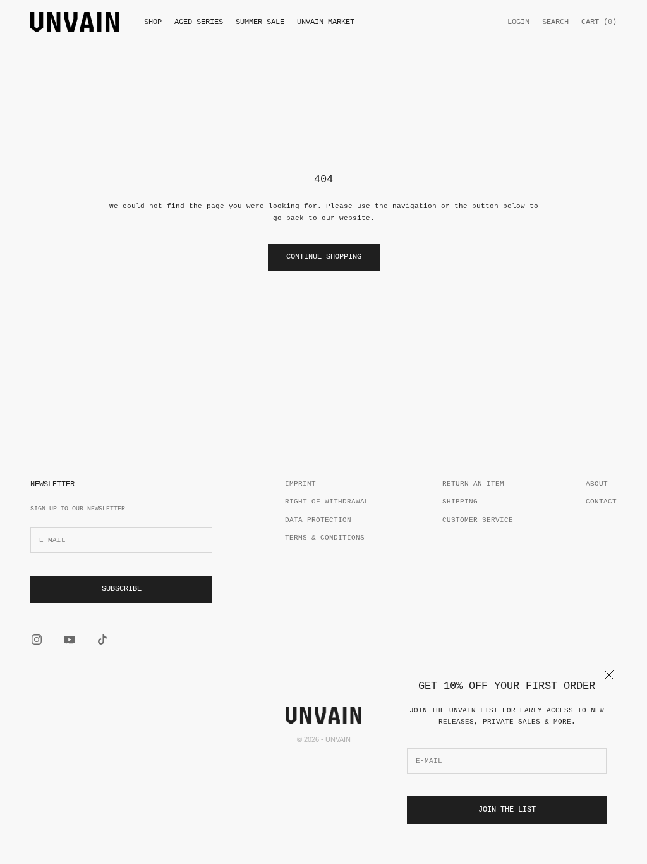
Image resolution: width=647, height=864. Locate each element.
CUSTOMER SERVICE (477, 520)
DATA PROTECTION (318, 520)
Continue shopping (323, 256)
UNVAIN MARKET (325, 22)
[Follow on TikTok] (102, 639)
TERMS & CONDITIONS (325, 537)
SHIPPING (460, 501)
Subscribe (122, 588)
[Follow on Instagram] (36, 639)
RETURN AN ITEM (473, 484)
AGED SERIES (198, 22)
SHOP (153, 22)
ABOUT (597, 484)
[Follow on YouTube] (69, 639)
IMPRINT (300, 484)
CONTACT (601, 501)
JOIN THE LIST (507, 809)
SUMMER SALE (260, 22)
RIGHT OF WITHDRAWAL (327, 501)
